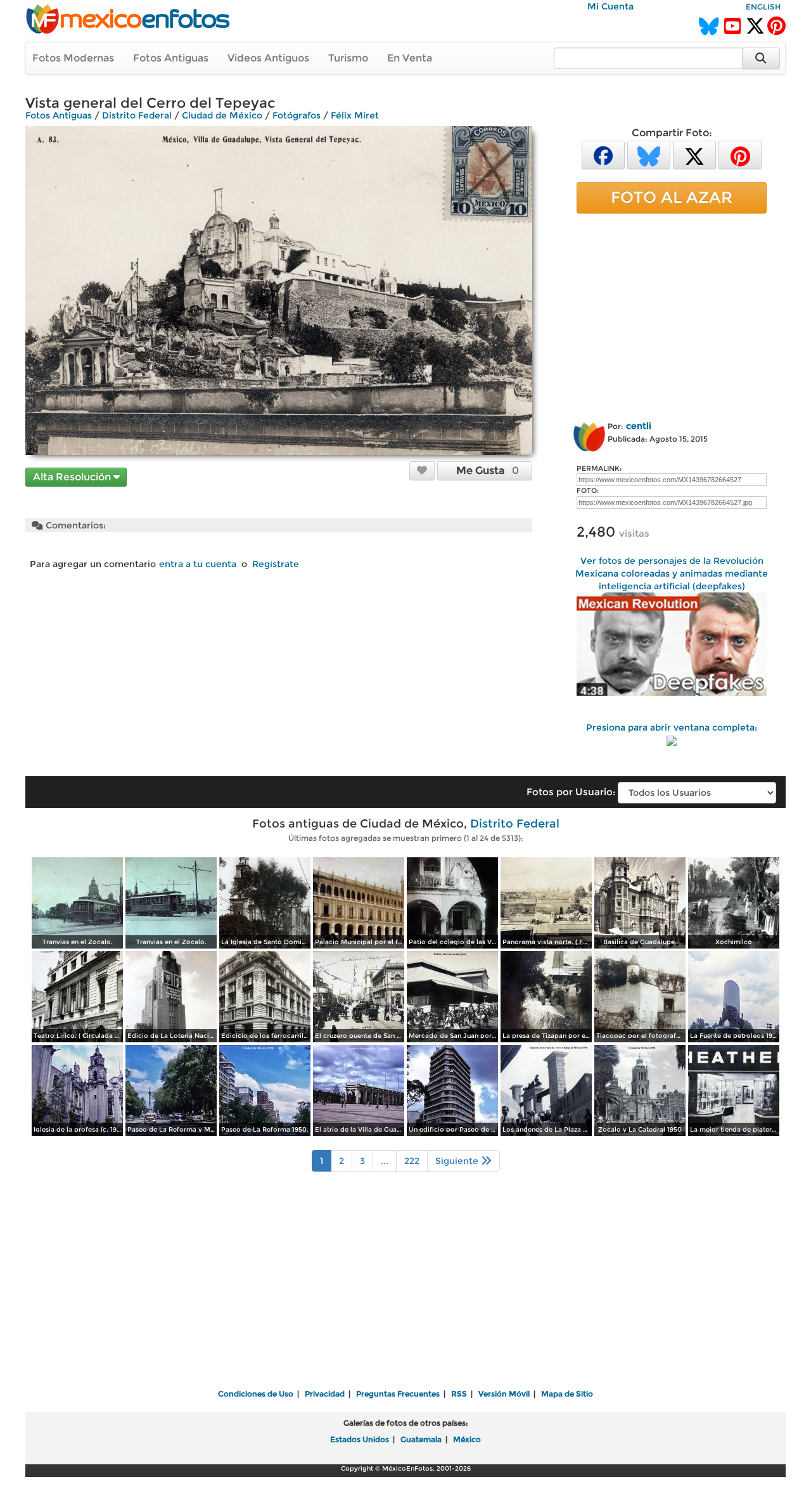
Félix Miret (355, 115)
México (467, 1439)
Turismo (348, 58)
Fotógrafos (296, 115)
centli (638, 426)
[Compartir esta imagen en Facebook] (603, 154)
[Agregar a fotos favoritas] (422, 470)
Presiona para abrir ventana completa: (671, 727)
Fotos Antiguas (170, 58)
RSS (459, 1393)
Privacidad (325, 1393)
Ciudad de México (222, 115)
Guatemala (421, 1439)
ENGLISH (763, 6)
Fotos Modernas (73, 58)
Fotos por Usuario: (571, 792)
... (384, 1161)
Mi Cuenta (610, 6)
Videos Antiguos (268, 58)
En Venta (409, 58)
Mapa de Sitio (567, 1393)
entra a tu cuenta (197, 564)
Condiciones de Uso (255, 1393)
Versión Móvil (504, 1393)
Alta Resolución (73, 477)
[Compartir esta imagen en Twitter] (694, 154)
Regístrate (275, 564)
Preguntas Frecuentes (398, 1393)
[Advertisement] (671, 315)
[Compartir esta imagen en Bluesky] (648, 154)
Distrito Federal (137, 115)
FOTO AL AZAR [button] (671, 197)
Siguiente (458, 1161)
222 (411, 1161)
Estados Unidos (359, 1439)
